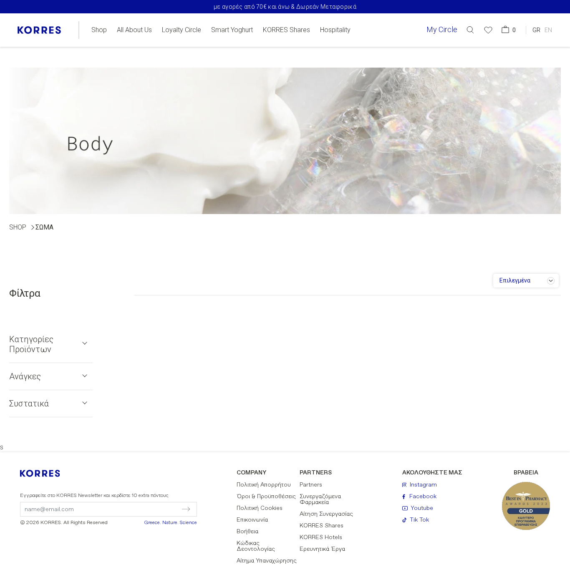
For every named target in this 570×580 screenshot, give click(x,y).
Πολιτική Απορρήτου (264, 485)
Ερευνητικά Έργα (322, 549)
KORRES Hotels (321, 537)
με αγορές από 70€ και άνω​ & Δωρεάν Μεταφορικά (285, 6)
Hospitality (335, 30)
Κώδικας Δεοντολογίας (256, 546)
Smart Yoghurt (232, 30)
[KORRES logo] (39, 30)
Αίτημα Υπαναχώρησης (267, 561)
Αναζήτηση (466, 64)
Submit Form (150, 509)
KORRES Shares (286, 30)
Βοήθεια (247, 532)
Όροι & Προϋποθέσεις (266, 496)
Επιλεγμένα (514, 280)
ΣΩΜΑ (44, 227)
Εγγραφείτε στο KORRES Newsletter (94, 495)
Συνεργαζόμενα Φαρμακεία (320, 499)
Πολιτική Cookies (259, 508)
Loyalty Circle (181, 30)
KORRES (45, 473)
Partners (311, 485)
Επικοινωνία (252, 520)
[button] (470, 30)
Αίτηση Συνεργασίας (326, 514)
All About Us (134, 30)
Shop (99, 30)
